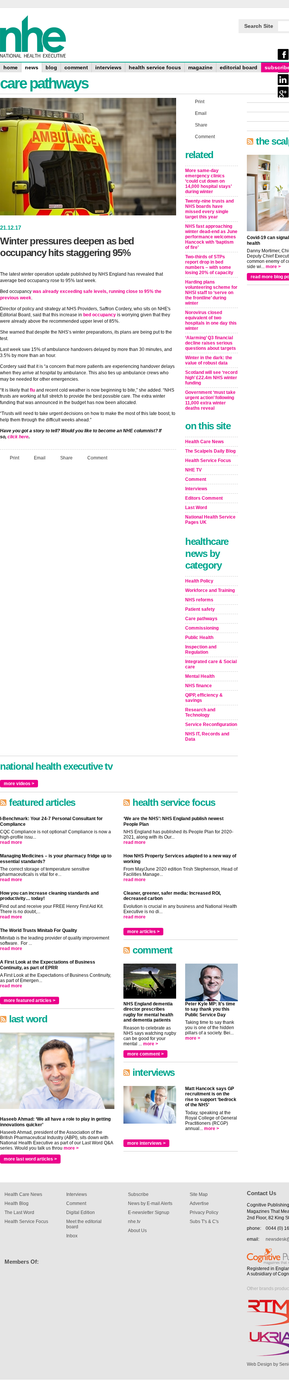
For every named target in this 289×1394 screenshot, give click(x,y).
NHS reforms (199, 599)
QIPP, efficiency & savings (204, 697)
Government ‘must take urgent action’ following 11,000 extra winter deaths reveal (210, 400)
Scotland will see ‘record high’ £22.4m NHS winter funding (211, 378)
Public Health (199, 637)
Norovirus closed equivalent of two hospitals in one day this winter (211, 320)
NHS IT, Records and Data (207, 736)
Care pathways (201, 618)
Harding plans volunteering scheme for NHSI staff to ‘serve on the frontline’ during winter (211, 292)
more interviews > (146, 1143)
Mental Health (199, 676)
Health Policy (199, 581)
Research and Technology (200, 712)
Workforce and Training (210, 590)
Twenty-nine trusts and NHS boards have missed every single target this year (209, 209)
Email (40, 458)
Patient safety (200, 609)
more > (71, 1148)
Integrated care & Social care (211, 664)
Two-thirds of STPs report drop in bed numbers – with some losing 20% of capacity (209, 264)
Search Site (258, 26)
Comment (97, 458)
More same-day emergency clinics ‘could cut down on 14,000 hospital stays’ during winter (208, 181)
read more (11, 842)
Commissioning (202, 628)
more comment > (145, 1054)
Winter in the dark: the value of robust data (208, 360)
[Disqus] (88, 566)
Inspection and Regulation (200, 649)
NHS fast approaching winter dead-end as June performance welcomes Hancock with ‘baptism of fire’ (211, 237)
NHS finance (198, 685)
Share (66, 458)
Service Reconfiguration (211, 724)
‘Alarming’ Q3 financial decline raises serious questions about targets (210, 343)
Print (14, 458)
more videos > (19, 783)
